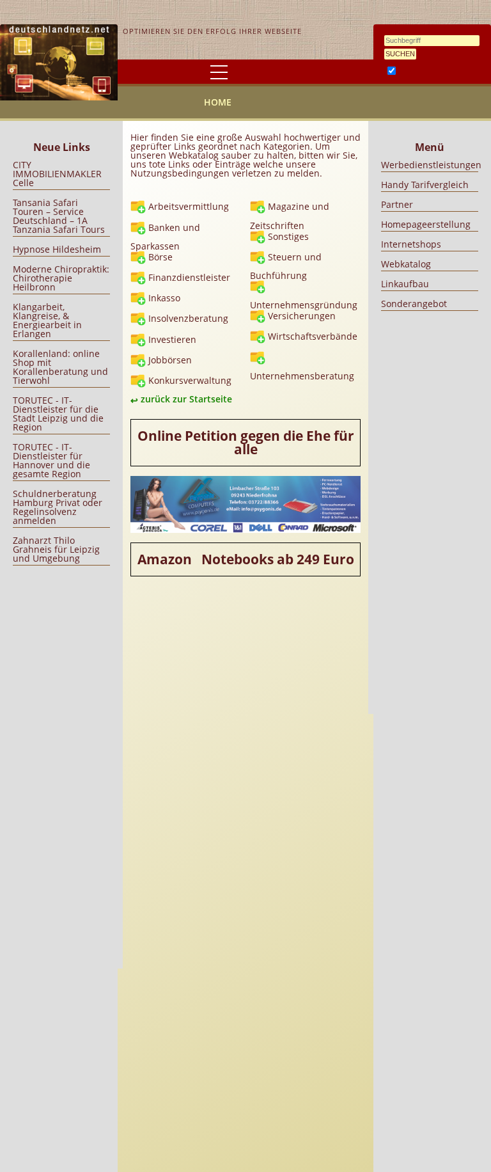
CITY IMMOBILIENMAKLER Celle (57, 174)
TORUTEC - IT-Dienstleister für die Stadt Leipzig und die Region (58, 413)
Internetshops (411, 244)
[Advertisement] (61, 764)
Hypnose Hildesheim (57, 249)
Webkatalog (406, 264)
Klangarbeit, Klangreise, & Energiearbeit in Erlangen (47, 320)
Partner (397, 204)
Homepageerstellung (426, 224)
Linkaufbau (405, 284)
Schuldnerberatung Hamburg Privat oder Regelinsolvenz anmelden (57, 507)
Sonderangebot (414, 303)
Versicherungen (302, 316)
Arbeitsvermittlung (188, 206)
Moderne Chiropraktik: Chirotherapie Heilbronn (61, 278)
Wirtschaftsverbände (312, 336)
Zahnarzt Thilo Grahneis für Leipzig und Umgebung (56, 549)
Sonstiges (288, 236)
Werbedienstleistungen (431, 165)
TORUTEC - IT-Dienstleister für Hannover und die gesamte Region (51, 460)
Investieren (172, 339)
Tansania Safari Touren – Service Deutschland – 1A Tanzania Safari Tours (59, 215)
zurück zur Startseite (186, 399)
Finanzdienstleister (189, 277)
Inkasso (164, 298)
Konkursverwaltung (189, 380)
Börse (160, 257)
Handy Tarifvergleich (425, 184)
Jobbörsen (170, 360)
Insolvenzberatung (188, 318)
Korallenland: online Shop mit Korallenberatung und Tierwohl (60, 366)
